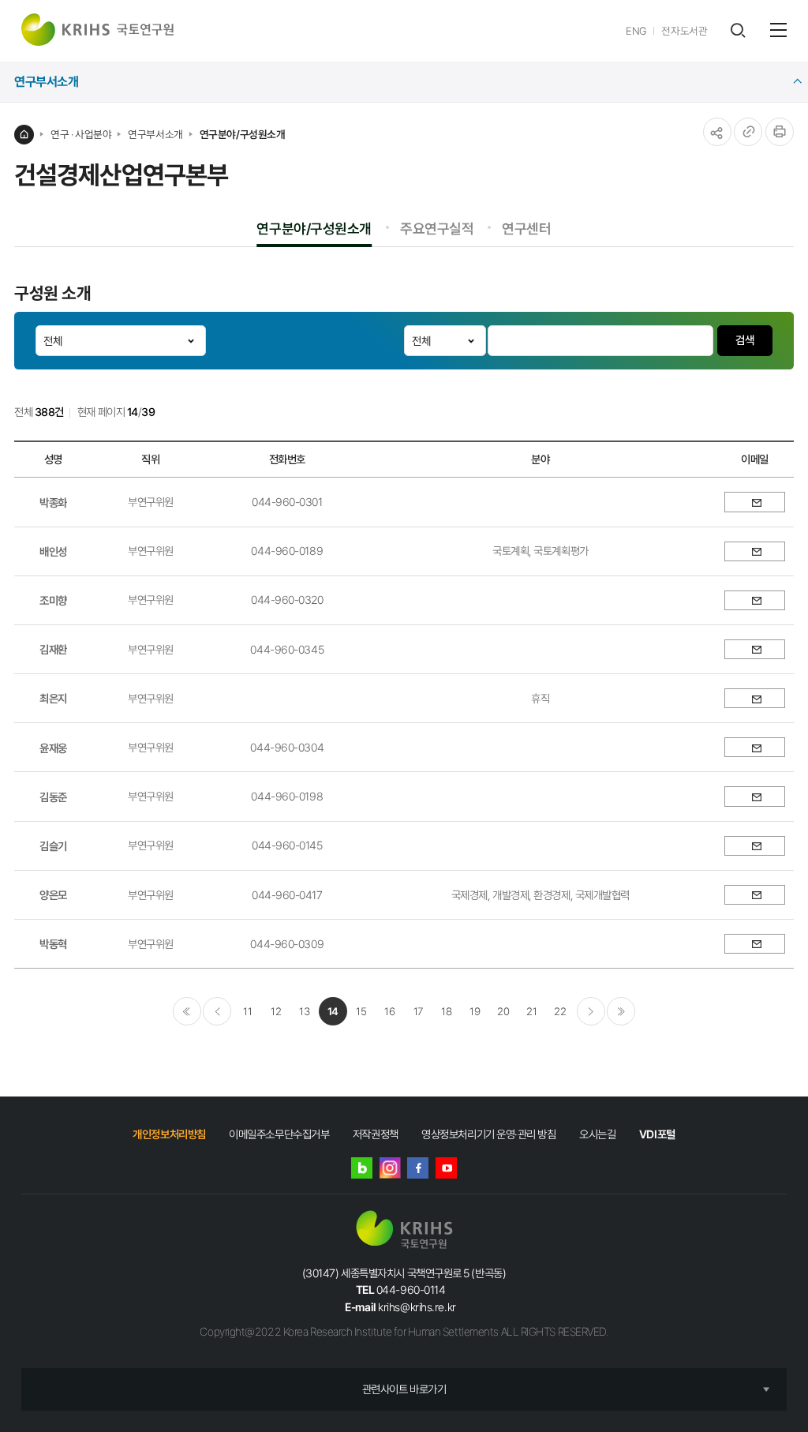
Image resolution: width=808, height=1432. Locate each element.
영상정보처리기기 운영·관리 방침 (488, 1134)
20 (503, 1011)
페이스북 (417, 1168)
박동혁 (53, 943)
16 (389, 1011)
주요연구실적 (436, 228)
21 (531, 1011)
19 (474, 1011)
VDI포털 (657, 1134)
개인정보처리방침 (169, 1134)
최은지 (53, 698)
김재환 (53, 649)
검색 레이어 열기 (737, 30)
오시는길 (597, 1134)
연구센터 (526, 228)
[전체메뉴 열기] (778, 30)
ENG (636, 30)
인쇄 (779, 132)
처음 (187, 1011)
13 (304, 1011)
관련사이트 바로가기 (404, 1389)
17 (418, 1011)
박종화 (53, 502)
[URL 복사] (748, 132)
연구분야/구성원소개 (243, 134)
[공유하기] (717, 132)
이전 (217, 1011)
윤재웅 (53, 748)
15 (361, 1011)
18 (446, 1011)
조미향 (53, 600)
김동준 (53, 797)
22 (560, 1011)
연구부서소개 (155, 134)
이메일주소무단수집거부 (279, 1134)
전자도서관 (684, 30)
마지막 (621, 1011)
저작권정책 (375, 1134)
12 (276, 1011)
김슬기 (53, 846)
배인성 (53, 551)
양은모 (53, 895)
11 (247, 1011)
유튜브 (446, 1168)
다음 (591, 1011)
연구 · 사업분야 (80, 134)
